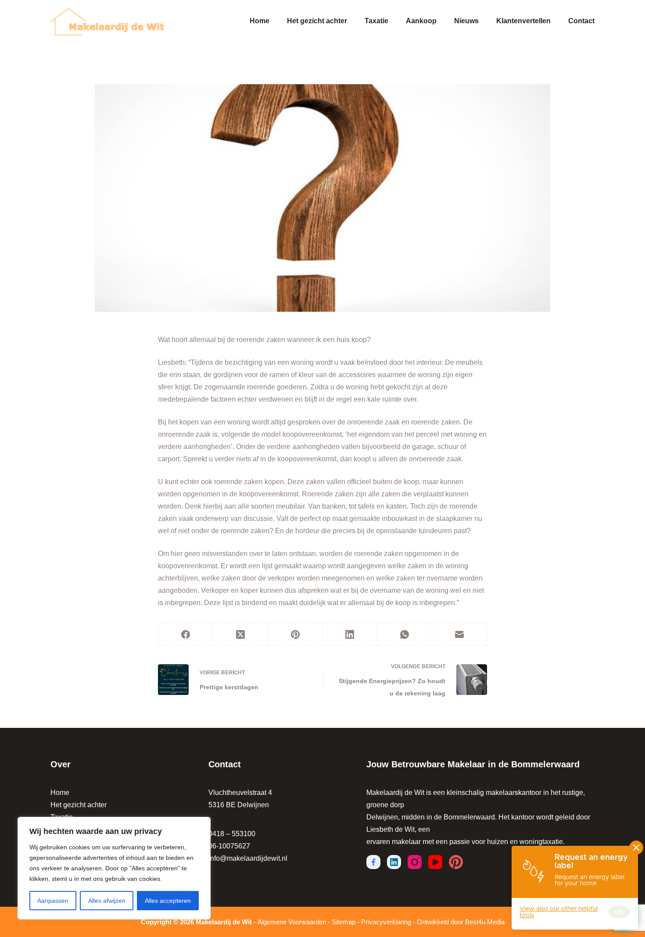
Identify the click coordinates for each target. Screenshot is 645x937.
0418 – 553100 (231, 833)
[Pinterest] (295, 634)
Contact (581, 21)
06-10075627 (229, 846)
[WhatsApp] (404, 634)
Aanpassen (52, 900)
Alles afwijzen (106, 900)
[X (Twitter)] (240, 634)
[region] (114, 868)
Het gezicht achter (317, 21)
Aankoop (421, 21)
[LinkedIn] (350, 634)
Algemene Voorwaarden (292, 922)
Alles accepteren (168, 900)
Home (259, 21)
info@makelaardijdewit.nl (247, 858)
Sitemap (343, 922)
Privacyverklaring (386, 922)
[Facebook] (185, 634)
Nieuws (466, 21)
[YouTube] (435, 862)
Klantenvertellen (523, 21)
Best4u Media (485, 922)
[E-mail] (459, 634)
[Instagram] (415, 862)
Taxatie (376, 21)
